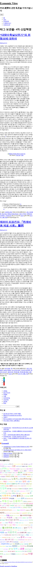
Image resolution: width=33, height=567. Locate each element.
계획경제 (29, 476)
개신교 (3, 491)
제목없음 (6, 455)
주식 (7, 525)
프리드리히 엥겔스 (22, 476)
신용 (8, 464)
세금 (10, 522)
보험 (22, 485)
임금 (21, 474)
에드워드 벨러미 (11, 551)
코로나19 (15, 507)
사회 (4, 396)
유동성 (17, 513)
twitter (26, 539)
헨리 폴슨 (19, 481)
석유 (2, 532)
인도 (6, 522)
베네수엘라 (9, 520)
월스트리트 (7, 528)
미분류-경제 (8, 212)
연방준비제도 (5, 544)
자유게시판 (6, 25)
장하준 (9, 535)
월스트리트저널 (25, 515)
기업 (1, 507)
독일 (18, 510)
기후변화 (12, 505)
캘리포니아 (30, 539)
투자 (31, 472)
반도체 (17, 491)
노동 (28, 481)
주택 (19, 507)
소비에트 (20, 517)
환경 (4, 403)
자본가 (10, 525)
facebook (31, 522)
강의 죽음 (8, 537)
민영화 (3, 488)
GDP (16, 498)
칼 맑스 (15, 510)
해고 (22, 503)
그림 (6, 491)
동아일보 (2, 520)
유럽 (2, 535)
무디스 (22, 507)
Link (22, 155)
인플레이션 (14, 483)
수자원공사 (9, 472)
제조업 (19, 485)
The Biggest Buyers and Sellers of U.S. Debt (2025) (17, 450)
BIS (26, 546)
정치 (4, 401)
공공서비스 (15, 535)
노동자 (14, 479)
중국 (22, 537)
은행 (18, 532)
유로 (5, 515)
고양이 (27, 491)
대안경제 (7, 368)
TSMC (15, 491)
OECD (20, 513)
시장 (17, 466)
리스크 (11, 515)
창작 (26, 537)
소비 (30, 470)
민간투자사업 (25, 479)
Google (26, 554)
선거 (19, 546)
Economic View (9, 3)
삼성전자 (24, 513)
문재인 (25, 507)
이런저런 (6, 398)
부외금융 (8, 530)
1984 (19, 549)
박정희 (9, 518)
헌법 (17, 493)
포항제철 (26, 544)
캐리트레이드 (4, 479)
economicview (7, 427)
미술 (22, 522)
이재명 (16, 476)
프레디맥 (23, 532)
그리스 (25, 501)
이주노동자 (15, 530)
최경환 (20, 488)
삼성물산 (7, 486)
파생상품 (13, 537)
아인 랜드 (26, 464)
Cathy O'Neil (22, 214)
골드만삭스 (27, 542)
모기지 (16, 520)
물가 (1, 522)
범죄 (18, 530)
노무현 (13, 496)
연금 (20, 503)
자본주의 (12, 532)
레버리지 (8, 554)
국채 (30, 469)
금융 (22, 549)
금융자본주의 (3, 542)
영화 (15, 548)
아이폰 (5, 474)
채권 (8, 505)
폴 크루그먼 (9, 539)
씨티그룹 (18, 537)
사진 (1, 525)
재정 (27, 469)
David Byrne (26, 522)
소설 (19, 493)
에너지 (19, 554)
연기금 (9, 488)
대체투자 (19, 522)
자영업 (11, 481)
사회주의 (6, 495)
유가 (29, 513)
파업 (27, 535)
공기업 (11, 549)
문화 (4, 394)
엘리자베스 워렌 (30, 498)
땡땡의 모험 (25, 466)
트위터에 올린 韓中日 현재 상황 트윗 (19, 434)
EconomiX (5, 443)
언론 (14, 466)
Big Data (4, 214)
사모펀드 (18, 469)
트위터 (14, 546)
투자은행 (30, 546)
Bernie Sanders (2, 539)
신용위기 (18, 501)
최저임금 (16, 539)
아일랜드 (15, 505)
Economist (9, 479)
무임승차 (25, 530)
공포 (1, 501)
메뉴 (2, 14)
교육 (22, 554)
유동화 (1, 551)
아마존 (14, 481)
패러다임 (10, 372)
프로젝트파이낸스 (6, 510)
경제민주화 (5, 464)
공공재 (4, 503)
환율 (7, 515)
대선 (5, 481)
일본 (24, 481)
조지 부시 (9, 542)
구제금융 (11, 498)
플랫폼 (3, 486)
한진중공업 (15, 542)
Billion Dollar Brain (13, 214)
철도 (25, 470)
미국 (30, 527)
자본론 (16, 471)
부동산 (5, 501)
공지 (4, 19)
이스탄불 (29, 537)
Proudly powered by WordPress (8, 566)
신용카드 (13, 472)
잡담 (1, 530)
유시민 (4, 507)
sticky (22, 215)
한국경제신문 (21, 539)
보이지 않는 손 (5, 549)
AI (31, 549)
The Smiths (14, 513)
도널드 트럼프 (9, 546)
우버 (17, 525)
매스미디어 (6, 392)
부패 (7, 481)
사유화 (8, 507)
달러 (25, 528)
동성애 (20, 466)
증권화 (17, 544)
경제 (4, 391)
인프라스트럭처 (25, 370)
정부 (24, 496)
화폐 (11, 501)
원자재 (1, 464)
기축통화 (12, 554)
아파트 (8, 476)
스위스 (4, 554)
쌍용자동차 (22, 530)
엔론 (11, 530)
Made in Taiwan (7, 453)
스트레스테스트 (22, 491)
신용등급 (8, 466)
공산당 (23, 472)
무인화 (14, 522)
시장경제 (5, 551)
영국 (22, 498)
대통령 (30, 466)
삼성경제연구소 (15, 503)
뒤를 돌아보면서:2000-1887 (24, 520)
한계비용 (16, 372)
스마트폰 (8, 470)
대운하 (30, 507)
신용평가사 (28, 510)
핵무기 (2, 474)
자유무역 (5, 498)
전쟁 (30, 518)
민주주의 (29, 501)
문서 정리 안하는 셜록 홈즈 (11, 420)
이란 (13, 544)
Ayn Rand (3, 530)
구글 (4, 525)
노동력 (18, 474)
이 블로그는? (7, 23)
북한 (14, 525)
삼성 (11, 486)
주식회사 (9, 474)
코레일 (27, 483)
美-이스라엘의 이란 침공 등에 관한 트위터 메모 (17, 419)
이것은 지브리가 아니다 (19, 436)
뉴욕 (17, 472)
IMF (13, 491)
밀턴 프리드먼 (18, 551)
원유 (29, 493)
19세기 (5, 417)
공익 (6, 466)
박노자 (15, 474)
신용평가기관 (4, 505)
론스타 (11, 464)
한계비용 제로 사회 (25, 372)
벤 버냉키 (28, 496)
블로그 (19, 496)
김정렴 (11, 470)
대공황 (6, 535)
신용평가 (29, 532)
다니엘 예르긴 (24, 493)
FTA (4, 468)
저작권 (3, 493)
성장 (26, 498)
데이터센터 (23, 483)
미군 (16, 522)
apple (13, 474)
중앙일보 (3, 476)
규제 (25, 551)
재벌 (16, 517)
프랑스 (14, 493)
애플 (4, 470)
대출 (22, 464)
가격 (17, 554)
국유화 (25, 474)
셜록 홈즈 (22, 544)
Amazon (3, 522)
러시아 (9, 491)
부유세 (29, 474)
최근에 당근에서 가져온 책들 (12, 413)
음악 (11, 544)
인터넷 (5, 399)
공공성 (24, 517)
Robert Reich (2, 546)
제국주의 (31, 520)
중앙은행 (29, 505)
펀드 (31, 530)
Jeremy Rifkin (7, 370)
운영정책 (6, 21)
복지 (19, 483)
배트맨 (24, 485)
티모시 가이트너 (16, 515)
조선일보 (25, 488)
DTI (11, 466)
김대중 (27, 485)
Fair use (18, 155)
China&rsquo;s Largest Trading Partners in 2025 (16, 446)
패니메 (15, 528)
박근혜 (22, 546)
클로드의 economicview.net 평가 (12, 415)
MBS (19, 535)
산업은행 (19, 498)
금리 (30, 544)
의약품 (11, 507)
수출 (27, 517)
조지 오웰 (4, 472)
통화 (28, 530)
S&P (19, 479)
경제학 (1, 549)
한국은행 (26, 503)
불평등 (19, 528)
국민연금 (12, 469)
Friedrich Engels (28, 549)
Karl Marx (9, 493)
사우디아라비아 (15, 488)
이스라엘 (28, 472)
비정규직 (22, 510)
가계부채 (19, 505)
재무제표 (4, 537)
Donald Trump (27, 525)
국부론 (5, 532)
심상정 (29, 464)
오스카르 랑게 (16, 370)
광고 (30, 486)
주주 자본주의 (21, 525)
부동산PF (9, 503)
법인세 (20, 472)
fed (23, 551)
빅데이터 (9, 215)
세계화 (12, 476)
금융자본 (8, 483)
